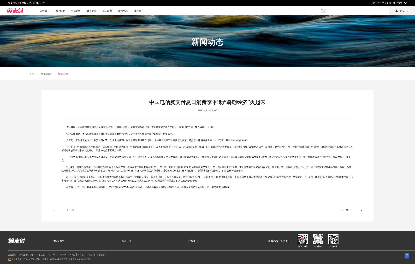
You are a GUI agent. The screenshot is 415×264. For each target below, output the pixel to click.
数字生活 (60, 10)
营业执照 (12, 255)
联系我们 (193, 240)
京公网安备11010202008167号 (26, 259)
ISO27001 (52, 255)
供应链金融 (58, 240)
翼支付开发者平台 (382, 2)
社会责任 (91, 10)
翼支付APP (13, 2)
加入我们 (138, 10)
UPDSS (63, 255)
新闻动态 (123, 10)
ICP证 (72, 255)
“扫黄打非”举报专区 (95, 255)
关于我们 (44, 10)
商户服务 (397, 2)
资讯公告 (126, 240)
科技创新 (76, 10)
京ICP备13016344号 (50, 259)
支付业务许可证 (26, 255)
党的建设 (107, 10)
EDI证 (80, 255)
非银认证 (41, 255)
